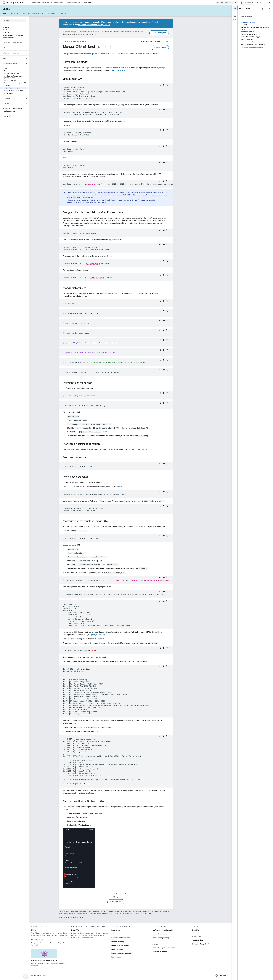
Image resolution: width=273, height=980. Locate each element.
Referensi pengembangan (161, 938)
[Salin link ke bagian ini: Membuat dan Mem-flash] (94, 383)
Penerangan (115, 930)
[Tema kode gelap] (163, 84)
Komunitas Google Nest (200, 944)
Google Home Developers (71, 41)
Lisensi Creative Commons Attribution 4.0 (115, 911)
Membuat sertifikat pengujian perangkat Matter (98, 449)
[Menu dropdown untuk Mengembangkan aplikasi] (43, 13)
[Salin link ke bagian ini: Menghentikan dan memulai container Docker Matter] (126, 212)
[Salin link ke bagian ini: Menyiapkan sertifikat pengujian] (102, 444)
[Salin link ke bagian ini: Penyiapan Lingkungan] (91, 62)
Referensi (58, 3)
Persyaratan (35, 975)
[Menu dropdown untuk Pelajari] (18, 13)
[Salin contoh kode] (167, 84)
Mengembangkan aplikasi (41, 3)
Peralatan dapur (117, 949)
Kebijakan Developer (159, 952)
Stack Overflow (197, 940)
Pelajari (12, 14)
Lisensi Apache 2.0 (165, 911)
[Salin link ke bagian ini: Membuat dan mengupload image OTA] (110, 521)
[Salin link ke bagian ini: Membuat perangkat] (89, 457)
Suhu (113, 934)
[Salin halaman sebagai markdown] (106, 47)
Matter (6, 9)
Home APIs (75, 930)
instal (119, 487)
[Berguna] (164, 41)
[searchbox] (14, 20)
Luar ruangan (116, 957)
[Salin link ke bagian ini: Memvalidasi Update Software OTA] (106, 801)
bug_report (262, 8)
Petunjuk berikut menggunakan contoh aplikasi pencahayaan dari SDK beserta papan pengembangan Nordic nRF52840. (107, 54)
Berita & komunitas (73, 3)
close (269, 8)
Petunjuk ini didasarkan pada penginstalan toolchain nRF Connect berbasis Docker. (93, 68)
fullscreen (266, 8)
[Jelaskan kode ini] (160, 84)
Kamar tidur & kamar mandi (121, 953)
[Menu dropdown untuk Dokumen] (93, 2)
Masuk (268, 2)
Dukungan (62, 14)
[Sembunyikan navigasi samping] (26, 976)
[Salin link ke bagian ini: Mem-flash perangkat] (90, 477)
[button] (12, 43)
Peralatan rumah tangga (120, 945)
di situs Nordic (117, 71)
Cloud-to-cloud (37, 940)
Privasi (44, 975)
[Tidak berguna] (167, 41)
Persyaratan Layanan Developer (163, 948)
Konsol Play (196, 930)
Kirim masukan (160, 48)
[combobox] (227, 2)
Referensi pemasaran (159, 934)
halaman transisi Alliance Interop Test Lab (94, 25)
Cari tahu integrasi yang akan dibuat (44, 960)
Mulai (4, 14)
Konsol (259, 2)
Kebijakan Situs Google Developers (99, 913)
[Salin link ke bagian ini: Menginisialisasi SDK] (88, 288)
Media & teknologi (117, 942)
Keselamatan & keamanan (120, 938)
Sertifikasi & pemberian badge (163, 930)
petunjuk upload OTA (99, 635)
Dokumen (87, 3)
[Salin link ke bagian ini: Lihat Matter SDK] (84, 79)
